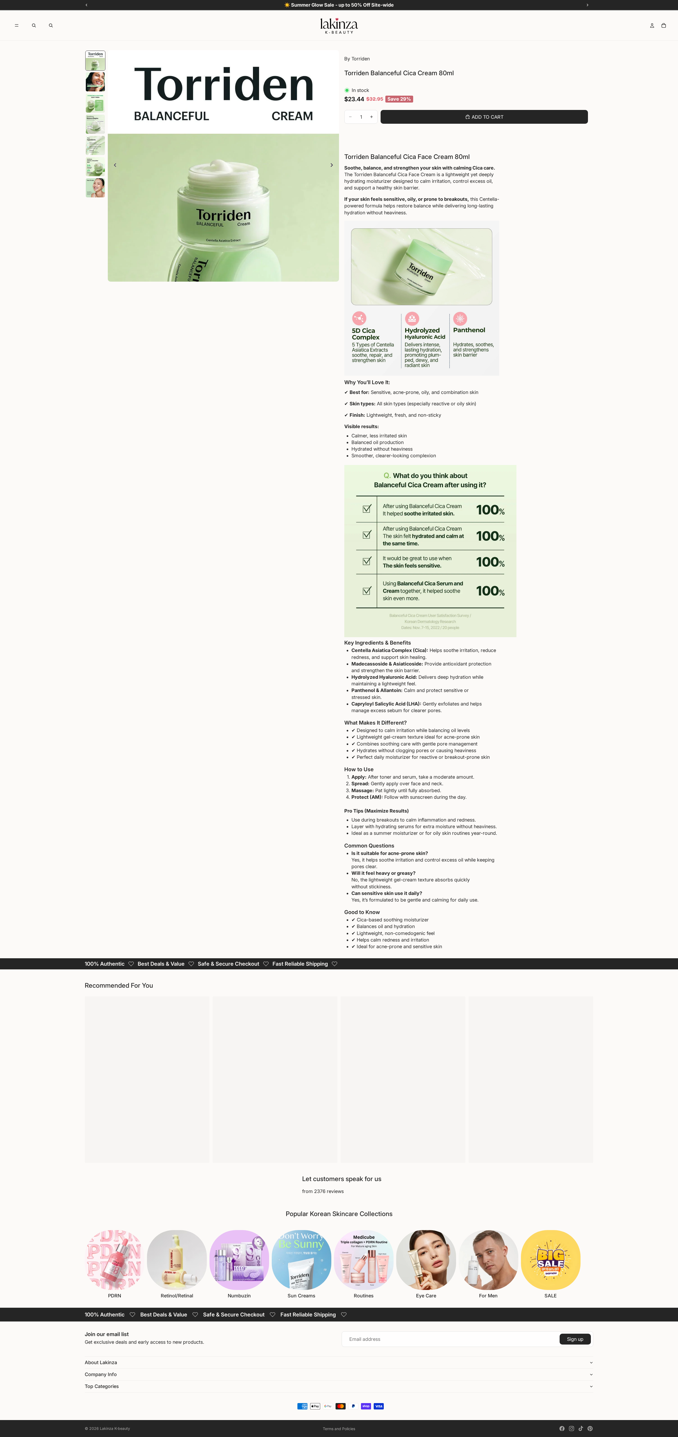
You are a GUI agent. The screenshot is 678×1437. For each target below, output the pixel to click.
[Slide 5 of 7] (95, 145)
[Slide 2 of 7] (95, 81)
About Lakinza (101, 1362)
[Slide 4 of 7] (95, 124)
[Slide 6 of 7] (95, 166)
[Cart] (664, 25)
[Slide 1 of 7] (95, 60)
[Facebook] (562, 1428)
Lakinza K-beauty (115, 1428)
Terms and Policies (339, 1428)
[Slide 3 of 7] (95, 103)
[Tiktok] (581, 1428)
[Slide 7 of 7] (95, 187)
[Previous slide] (113, 166)
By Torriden (357, 58)
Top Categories (102, 1386)
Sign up (575, 1339)
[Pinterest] (590, 1428)
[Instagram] (571, 1428)
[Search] (34, 25)
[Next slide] (333, 166)
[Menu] (17, 25)
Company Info (101, 1374)
